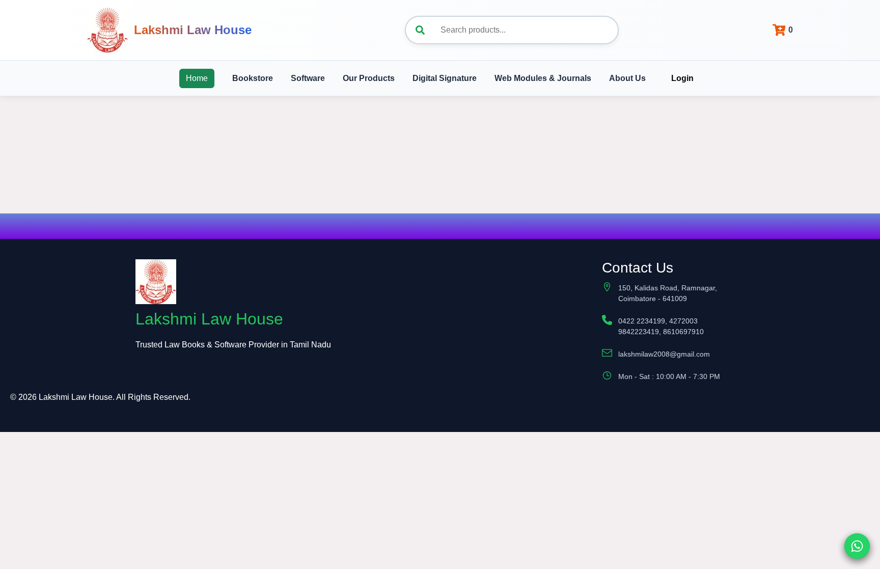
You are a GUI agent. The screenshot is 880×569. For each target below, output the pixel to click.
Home (197, 78)
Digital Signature (445, 78)
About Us (627, 78)
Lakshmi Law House (193, 30)
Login (682, 78)
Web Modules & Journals (542, 78)
